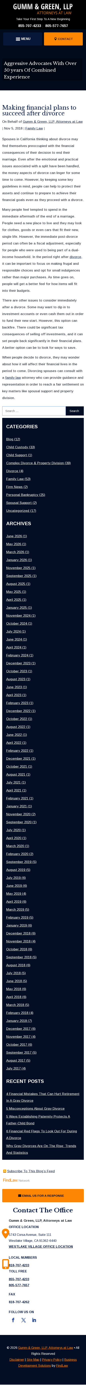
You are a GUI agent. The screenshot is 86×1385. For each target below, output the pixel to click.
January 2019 (16, 925)
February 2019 (17, 917)
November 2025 (18, 568)
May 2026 (13, 544)
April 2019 (13, 902)
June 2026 (14, 536)
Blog (9, 439)
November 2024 (18, 616)
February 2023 (17, 703)
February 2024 (17, 655)
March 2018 (15, 1005)
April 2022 (13, 743)
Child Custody (17, 447)
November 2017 (18, 1037)
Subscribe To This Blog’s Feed (31, 1171)
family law (13, 378)
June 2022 (14, 735)
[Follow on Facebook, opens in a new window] (13, 1320)
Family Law (34, 128)
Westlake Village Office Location (41, 1246)
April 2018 (13, 997)
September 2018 (18, 957)
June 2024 (14, 639)
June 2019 (14, 886)
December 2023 (18, 663)
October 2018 (16, 949)
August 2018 (15, 965)
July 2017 (13, 1068)
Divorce (12, 471)
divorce (75, 257)
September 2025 (18, 576)
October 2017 (16, 1045)
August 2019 (15, 870)
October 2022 (16, 719)
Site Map (33, 1359)
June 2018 (14, 981)
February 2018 (17, 1013)
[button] (22, 39)
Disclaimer (16, 1359)
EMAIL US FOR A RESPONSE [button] (43, 1195)
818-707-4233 (19, 1265)
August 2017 (15, 1060)
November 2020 (18, 814)
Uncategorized (17, 511)
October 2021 (16, 766)
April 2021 (13, 790)
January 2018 (16, 1021)
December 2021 (18, 759)
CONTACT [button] (65, 39)
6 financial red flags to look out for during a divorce (41, 1134)
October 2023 (16, 671)
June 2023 (14, 687)
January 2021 (16, 806)
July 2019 (13, 878)
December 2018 (18, 933)
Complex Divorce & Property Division (35, 463)
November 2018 (18, 941)
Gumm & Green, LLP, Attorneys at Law (53, 122)
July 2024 (13, 631)
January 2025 (16, 608)
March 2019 (15, 909)
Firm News (14, 487)
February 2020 (17, 854)
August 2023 (15, 679)
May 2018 (13, 989)
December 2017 (18, 1029)
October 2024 (16, 623)
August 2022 (15, 727)
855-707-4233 (29, 26)
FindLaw (62, 1365)
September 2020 (18, 822)
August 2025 (15, 584)
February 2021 (17, 798)
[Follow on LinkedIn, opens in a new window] (34, 1320)
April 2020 (13, 838)
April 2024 (13, 647)
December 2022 (18, 711)
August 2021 (15, 774)
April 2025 (13, 600)
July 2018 (13, 973)
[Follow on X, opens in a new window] (23, 1320)
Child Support (16, 455)
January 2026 (16, 560)
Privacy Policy (52, 1359)
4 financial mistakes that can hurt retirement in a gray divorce (42, 1097)
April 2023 (13, 695)
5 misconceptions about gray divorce (35, 1109)
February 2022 (17, 751)
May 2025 (13, 592)
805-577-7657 (56, 26)
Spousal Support (19, 503)
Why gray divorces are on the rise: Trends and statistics (41, 1149)
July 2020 (13, 830)
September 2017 (18, 1052)
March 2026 (15, 552)
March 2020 (15, 846)
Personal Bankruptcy (22, 495)
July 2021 (13, 782)
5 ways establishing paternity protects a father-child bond (38, 1120)
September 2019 (18, 862)
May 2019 (13, 894)
